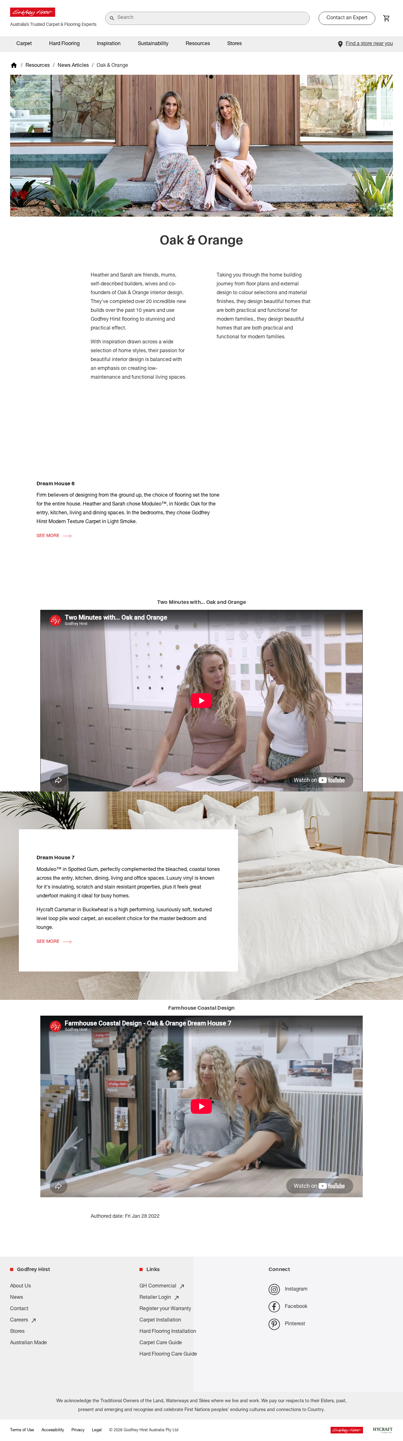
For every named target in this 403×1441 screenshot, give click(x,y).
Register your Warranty (165, 1309)
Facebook (296, 1307)
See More (48, 536)
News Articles (73, 65)
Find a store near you (369, 44)
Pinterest (295, 1324)
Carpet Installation (160, 1320)
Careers (19, 1320)
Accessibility (53, 1430)
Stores (234, 44)
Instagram (296, 1289)
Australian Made (28, 1343)
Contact (19, 1309)
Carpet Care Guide (160, 1343)
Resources (38, 65)
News (16, 1297)
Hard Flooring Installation (167, 1331)
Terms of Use (22, 1430)
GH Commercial (157, 1286)
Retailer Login (155, 1297)
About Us (20, 1286)
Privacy (77, 1430)
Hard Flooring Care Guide (168, 1354)
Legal (97, 1430)
